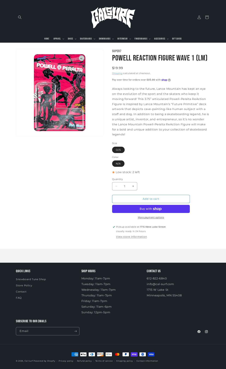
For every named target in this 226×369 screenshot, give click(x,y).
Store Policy (24, 285)
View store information (131, 236)
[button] (20, 17)
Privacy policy (66, 361)
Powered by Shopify (44, 361)
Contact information (147, 361)
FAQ (19, 297)
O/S (118, 149)
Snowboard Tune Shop (31, 279)
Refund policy (84, 361)
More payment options (151, 217)
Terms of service (104, 361)
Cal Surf (29, 361)
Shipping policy (124, 361)
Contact (21, 291)
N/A (118, 163)
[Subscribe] (75, 331)
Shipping (117, 73)
